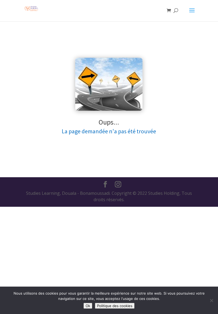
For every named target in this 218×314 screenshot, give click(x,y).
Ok (88, 306)
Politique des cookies (114, 306)
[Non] (211, 300)
